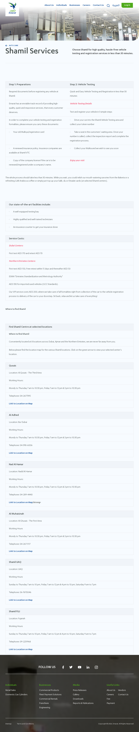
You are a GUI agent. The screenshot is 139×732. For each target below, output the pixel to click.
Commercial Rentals (48, 699)
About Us (49, 5)
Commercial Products (49, 690)
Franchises (44, 703)
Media (76, 685)
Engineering (44, 708)
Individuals (61, 5)
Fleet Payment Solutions (50, 695)
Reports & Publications (83, 703)
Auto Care (13, 46)
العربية (115, 5)
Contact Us (98, 5)
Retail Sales (10, 690)
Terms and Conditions (25, 724)
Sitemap (8, 724)
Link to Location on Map (20, 404)
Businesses (75, 5)
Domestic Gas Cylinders (16, 695)
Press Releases (79, 690)
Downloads (78, 699)
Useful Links (113, 685)
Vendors (122, 690)
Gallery (76, 695)
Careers (86, 5)
